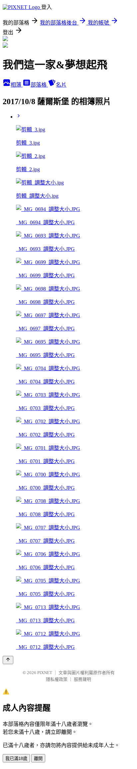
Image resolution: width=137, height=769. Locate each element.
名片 (61, 85)
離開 (38, 758)
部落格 (39, 85)
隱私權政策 (57, 679)
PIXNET (44, 672)
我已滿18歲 (16, 758)
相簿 (17, 85)
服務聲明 (82, 679)
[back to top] (8, 660)
